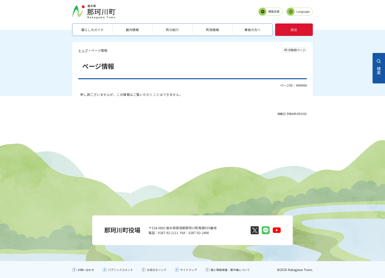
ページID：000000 (293, 85)
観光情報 (132, 29)
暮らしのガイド (92, 29)
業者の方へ (252, 29)
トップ (83, 50)
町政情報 (212, 29)
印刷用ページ (296, 50)
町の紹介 (172, 29)
